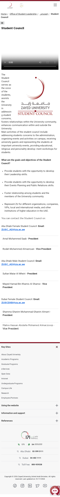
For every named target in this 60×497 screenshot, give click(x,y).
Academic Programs (9, 359)
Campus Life (6, 388)
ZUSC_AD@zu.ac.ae (13, 229)
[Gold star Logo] (22, 5)
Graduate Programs (9, 364)
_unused (44, 14)
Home (4, 14)
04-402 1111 (35, 458)
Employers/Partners (9, 398)
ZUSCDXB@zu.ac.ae (13, 303)
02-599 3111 (37, 451)
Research (5, 393)
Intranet (4, 378)
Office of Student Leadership (23, 14)
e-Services (5, 369)
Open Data (5, 374)
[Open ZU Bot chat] (55, 491)
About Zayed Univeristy (11, 354)
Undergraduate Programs (12, 383)
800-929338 (37, 464)
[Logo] (10, 5)
